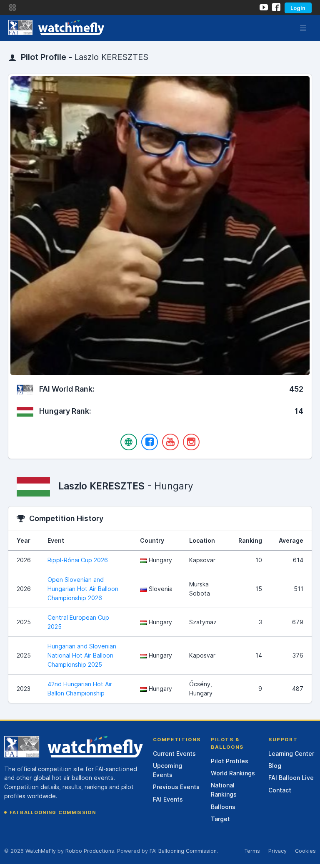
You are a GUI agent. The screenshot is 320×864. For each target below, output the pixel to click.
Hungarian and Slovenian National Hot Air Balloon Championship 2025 (82, 655)
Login (297, 8)
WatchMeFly (40, 851)
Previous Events (176, 786)
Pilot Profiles (229, 761)
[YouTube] (170, 442)
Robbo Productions (89, 851)
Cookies (305, 851)
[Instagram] (191, 442)
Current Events (174, 753)
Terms (252, 851)
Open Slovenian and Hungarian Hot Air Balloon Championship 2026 (83, 588)
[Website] (128, 442)
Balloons (223, 806)
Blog (274, 765)
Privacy (277, 851)
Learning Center (291, 753)
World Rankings (233, 773)
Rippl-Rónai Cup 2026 (78, 560)
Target (220, 818)
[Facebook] (149, 442)
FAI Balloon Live (291, 777)
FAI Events (168, 799)
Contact (279, 790)
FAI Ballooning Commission (53, 812)
